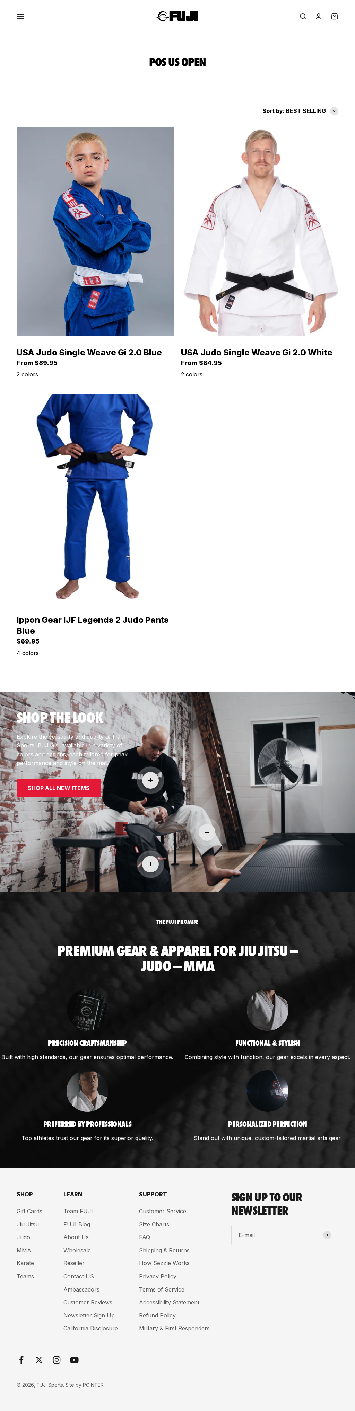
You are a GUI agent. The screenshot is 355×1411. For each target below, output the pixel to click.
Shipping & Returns (164, 1250)
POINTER (93, 1385)
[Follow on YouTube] (74, 1360)
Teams (25, 1276)
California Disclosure (90, 1328)
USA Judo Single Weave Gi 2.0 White (256, 352)
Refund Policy (157, 1315)
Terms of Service (161, 1289)
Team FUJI (78, 1211)
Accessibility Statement (169, 1302)
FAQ (144, 1237)
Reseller (74, 1263)
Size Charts (154, 1224)
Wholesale (77, 1250)
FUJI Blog (76, 1224)
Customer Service (162, 1211)
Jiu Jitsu (28, 1224)
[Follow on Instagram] (56, 1360)
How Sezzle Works (164, 1263)
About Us (76, 1237)
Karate (25, 1263)
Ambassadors (81, 1289)
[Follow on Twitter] (39, 1360)
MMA (24, 1250)
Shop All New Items (59, 787)
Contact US (78, 1276)
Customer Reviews (87, 1302)
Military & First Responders (174, 1328)
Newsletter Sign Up (89, 1315)
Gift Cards (29, 1211)
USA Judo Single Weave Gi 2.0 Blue (89, 352)
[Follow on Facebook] (21, 1360)
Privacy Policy (157, 1276)
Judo (23, 1237)
